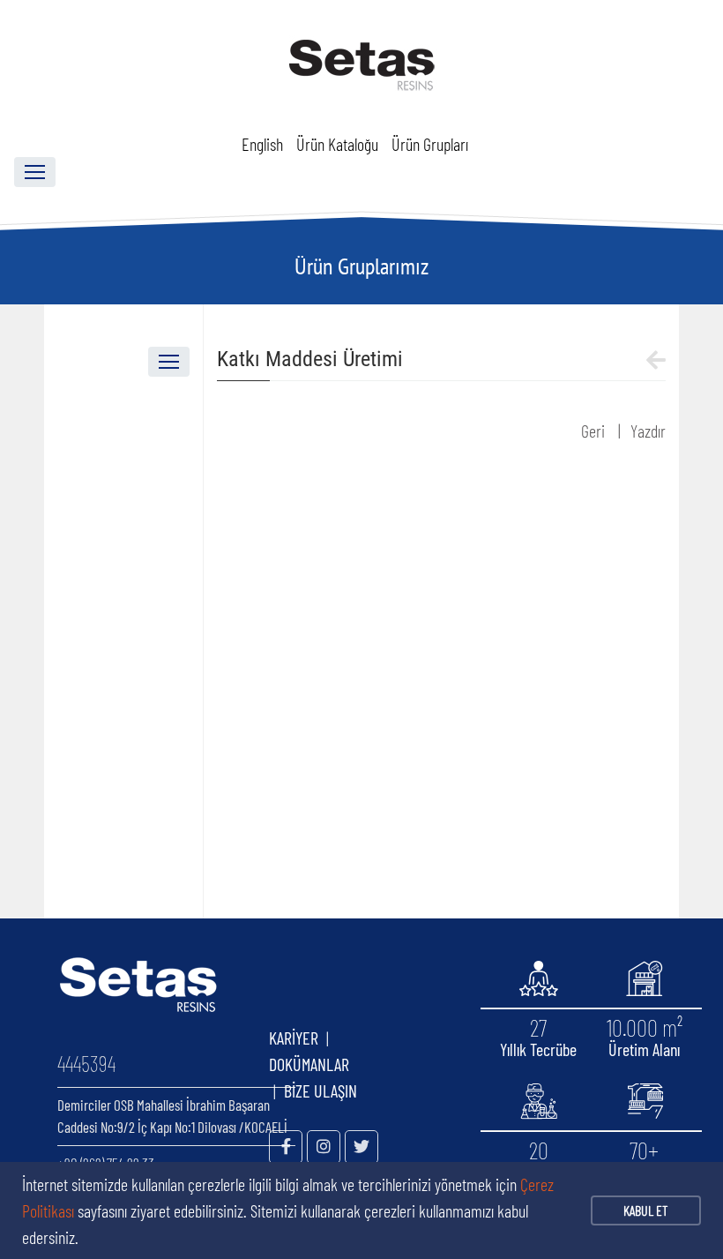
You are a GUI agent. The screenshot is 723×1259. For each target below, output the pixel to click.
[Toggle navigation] (35, 172)
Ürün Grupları (429, 143)
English (262, 143)
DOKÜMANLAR (341, 1064)
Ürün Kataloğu (337, 143)
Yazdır (648, 430)
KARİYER (293, 1037)
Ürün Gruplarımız (361, 266)
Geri (593, 430)
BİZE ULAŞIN (320, 1090)
